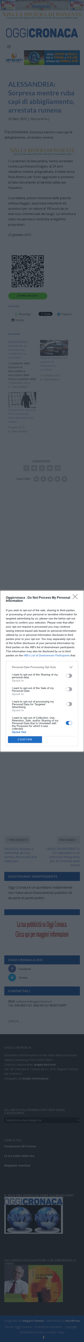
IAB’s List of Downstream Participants (47, 655)
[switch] (69, 676)
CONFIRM (25, 739)
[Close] (76, 598)
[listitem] (42, 667)
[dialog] (42, 671)
